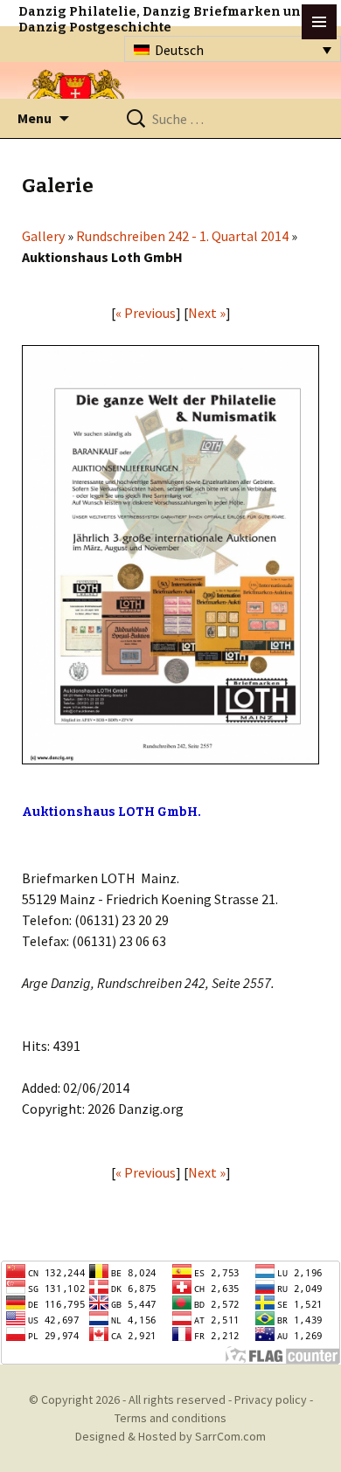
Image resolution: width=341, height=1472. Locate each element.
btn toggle (319, 21)
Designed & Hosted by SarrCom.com (170, 1436)
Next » (207, 312)
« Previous (145, 312)
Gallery (43, 236)
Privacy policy (270, 1399)
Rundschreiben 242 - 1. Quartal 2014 (182, 236)
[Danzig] (76, 97)
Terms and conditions (170, 1418)
